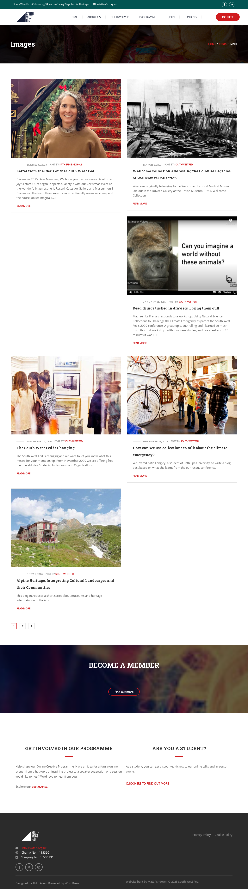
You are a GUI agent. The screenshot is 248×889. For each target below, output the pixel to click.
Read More (23, 206)
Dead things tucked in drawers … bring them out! (176, 308)
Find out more (124, 692)
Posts (222, 44)
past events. (40, 786)
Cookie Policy (223, 835)
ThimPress (40, 883)
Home (212, 44)
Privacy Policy (201, 835)
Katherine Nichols (70, 164)
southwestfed (183, 164)
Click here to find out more (147, 783)
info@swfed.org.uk (33, 848)
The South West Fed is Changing (45, 447)
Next (31, 626)
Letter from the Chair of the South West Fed (55, 171)
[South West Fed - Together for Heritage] (25, 16)
